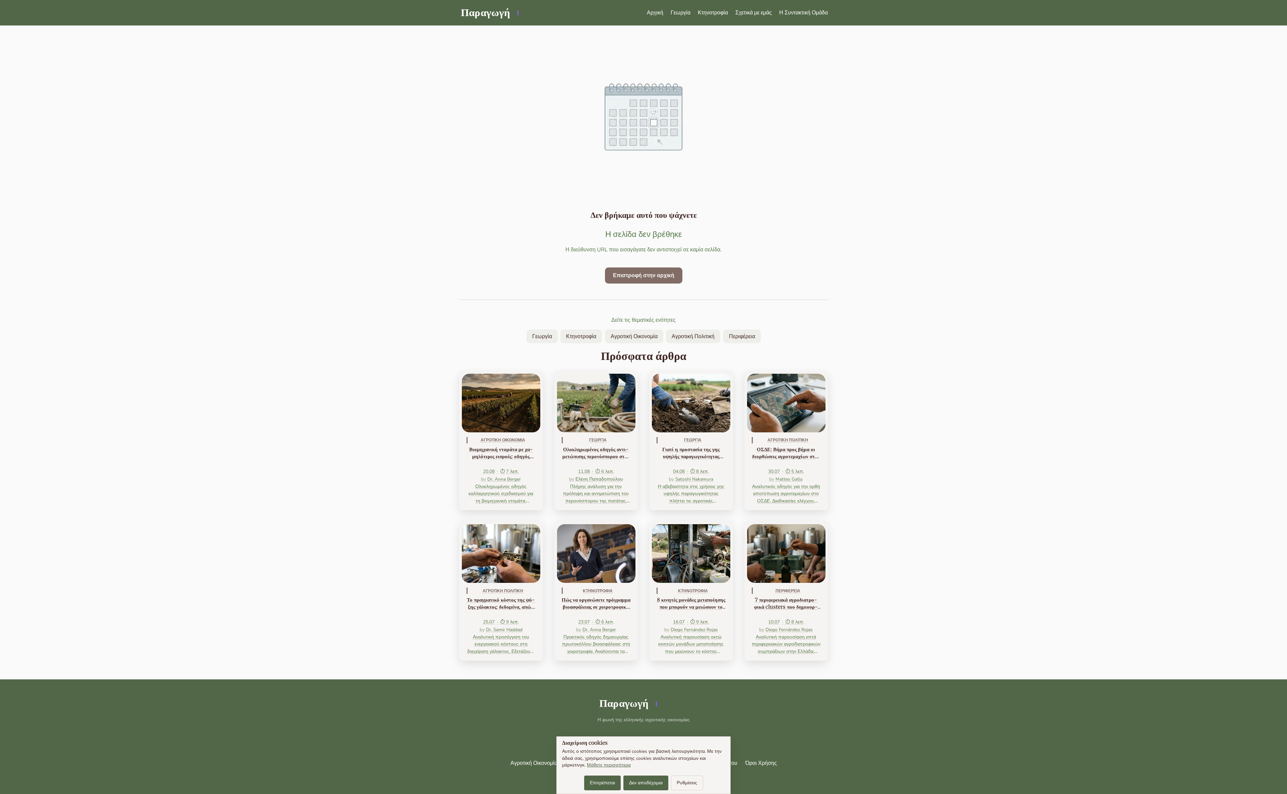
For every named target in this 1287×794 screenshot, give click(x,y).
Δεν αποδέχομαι (646, 783)
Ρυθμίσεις (687, 783)
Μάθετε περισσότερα (609, 765)
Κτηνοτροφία (713, 12)
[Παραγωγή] (489, 13)
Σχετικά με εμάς (753, 12)
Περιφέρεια (742, 336)
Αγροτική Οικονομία (634, 336)
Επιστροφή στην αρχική (643, 275)
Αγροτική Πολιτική (693, 336)
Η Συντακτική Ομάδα (803, 12)
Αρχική (655, 12)
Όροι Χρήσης (761, 763)
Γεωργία (680, 12)
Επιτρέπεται (602, 783)
